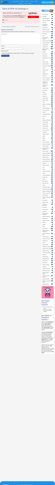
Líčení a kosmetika (47, 142)
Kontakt (30, 3)
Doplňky (47, 67)
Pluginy (47, 185)
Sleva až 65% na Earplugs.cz (12, 13)
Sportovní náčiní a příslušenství (47, 231)
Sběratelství (47, 211)
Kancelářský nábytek (47, 114)
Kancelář (47, 112)
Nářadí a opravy (47, 157)
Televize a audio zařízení (47, 248)
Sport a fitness (47, 228)
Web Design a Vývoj (47, 270)
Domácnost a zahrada (47, 65)
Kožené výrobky (47, 126)
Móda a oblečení (47, 151)
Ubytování (47, 254)
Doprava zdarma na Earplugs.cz (9, 26)
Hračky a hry (47, 96)
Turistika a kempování (47, 252)
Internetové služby (47, 108)
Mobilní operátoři (47, 146)
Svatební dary (47, 240)
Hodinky (47, 92)
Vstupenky (47, 266)
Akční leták (47, 16)
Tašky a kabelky (47, 244)
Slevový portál (47, 218)
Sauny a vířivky (47, 209)
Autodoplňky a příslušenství (47, 25)
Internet (47, 106)
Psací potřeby (47, 200)
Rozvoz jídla (47, 207)
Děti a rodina (47, 53)
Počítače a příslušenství (47, 189)
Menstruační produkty (47, 144)
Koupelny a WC (47, 124)
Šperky (47, 226)
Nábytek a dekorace (47, 155)
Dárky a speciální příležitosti (47, 49)
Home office (47, 94)
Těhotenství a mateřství (47, 246)
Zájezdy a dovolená (47, 278)
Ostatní (47, 173)
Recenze (36, 1)
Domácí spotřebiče (47, 63)
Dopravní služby (47, 69)
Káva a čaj (47, 116)
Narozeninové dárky (47, 159)
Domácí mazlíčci (47, 61)
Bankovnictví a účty (47, 29)
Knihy (47, 118)
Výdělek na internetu (47, 268)
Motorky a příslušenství (47, 153)
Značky (31, 1)
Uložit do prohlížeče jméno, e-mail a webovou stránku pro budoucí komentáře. (18, 53)
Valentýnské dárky (47, 258)
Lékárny (47, 138)
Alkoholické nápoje (47, 18)
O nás (26, 3)
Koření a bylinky (47, 122)
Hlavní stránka (16, 1)
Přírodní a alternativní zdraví (47, 198)
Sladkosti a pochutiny (47, 216)
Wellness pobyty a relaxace (47, 273)
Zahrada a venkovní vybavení (47, 276)
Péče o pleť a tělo (47, 183)
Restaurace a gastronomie (47, 205)
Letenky (47, 140)
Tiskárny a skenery (47, 250)
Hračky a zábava (47, 98)
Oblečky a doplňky (47, 165)
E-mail (2, 48)
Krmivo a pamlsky (47, 130)
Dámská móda (47, 46)
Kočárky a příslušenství (47, 120)
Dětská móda (47, 55)
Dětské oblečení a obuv (47, 57)
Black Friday (47, 33)
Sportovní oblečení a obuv (47, 234)
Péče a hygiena (47, 181)
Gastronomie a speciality (47, 86)
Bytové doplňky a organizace (47, 38)
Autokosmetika (47, 27)
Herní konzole (47, 90)
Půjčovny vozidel (47, 202)
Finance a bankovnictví (47, 77)
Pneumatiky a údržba (47, 187)
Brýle (47, 35)
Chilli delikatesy (47, 44)
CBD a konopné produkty (47, 40)
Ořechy (47, 169)
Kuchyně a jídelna (47, 134)
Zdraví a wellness (47, 284)
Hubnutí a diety (47, 100)
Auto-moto (47, 22)
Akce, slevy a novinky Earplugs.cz (31, 26)
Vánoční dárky (47, 260)
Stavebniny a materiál (47, 238)
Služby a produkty (47, 220)
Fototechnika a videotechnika (47, 82)
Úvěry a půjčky (47, 256)
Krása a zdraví (47, 128)
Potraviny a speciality (47, 193)
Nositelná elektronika (47, 161)
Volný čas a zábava (47, 264)
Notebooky (47, 163)
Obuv (47, 167)
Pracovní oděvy (47, 195)
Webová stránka (4, 50)
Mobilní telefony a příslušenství (47, 149)
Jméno (3, 46)
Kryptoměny (47, 132)
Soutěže (47, 224)
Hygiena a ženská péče (47, 104)
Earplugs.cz (6, 20)
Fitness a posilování (47, 79)
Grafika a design (47, 88)
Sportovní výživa (47, 236)
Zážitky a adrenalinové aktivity (47, 281)
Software (47, 222)
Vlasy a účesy (47, 262)
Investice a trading (47, 110)
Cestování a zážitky (47, 42)
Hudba (47, 102)
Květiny (47, 136)
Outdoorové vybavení (47, 175)
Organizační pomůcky (47, 171)
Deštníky (47, 51)
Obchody (22, 1)
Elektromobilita (47, 73)
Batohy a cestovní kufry (47, 31)
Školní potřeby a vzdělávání (47, 214)
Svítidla (47, 242)
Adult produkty (47, 14)
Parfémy (47, 179)
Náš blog (21, 3)
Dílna (47, 59)
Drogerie (47, 71)
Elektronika (47, 75)
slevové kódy (49, 309)
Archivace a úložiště (47, 20)
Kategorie (27, 1)
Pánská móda (47, 177)
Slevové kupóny (46, 310)
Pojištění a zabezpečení (47, 191)
